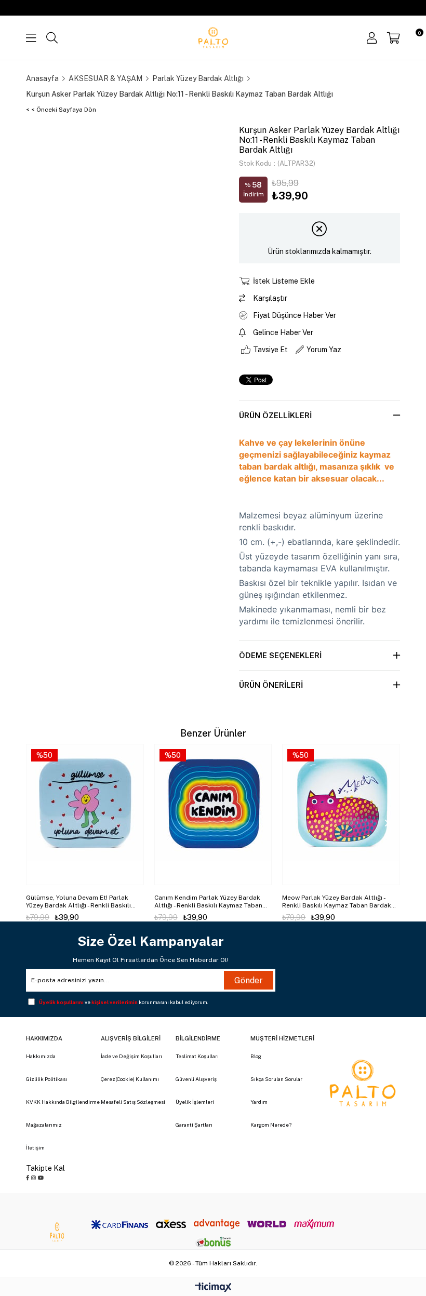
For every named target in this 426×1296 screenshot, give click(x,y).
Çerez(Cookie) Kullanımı (130, 1079)
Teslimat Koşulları (197, 1056)
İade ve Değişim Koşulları (131, 1056)
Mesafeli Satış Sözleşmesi (133, 1102)
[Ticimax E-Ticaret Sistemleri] (213, 1287)
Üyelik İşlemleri (195, 1102)
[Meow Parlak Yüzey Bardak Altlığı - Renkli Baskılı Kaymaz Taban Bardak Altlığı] (341, 814)
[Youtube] (41, 1177)
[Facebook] (27, 1177)
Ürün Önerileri (271, 684)
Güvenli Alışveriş (196, 1079)
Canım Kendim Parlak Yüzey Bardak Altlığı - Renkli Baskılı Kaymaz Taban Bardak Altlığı (208, 902)
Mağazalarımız (44, 1124)
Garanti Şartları (194, 1124)
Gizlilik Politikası (46, 1079)
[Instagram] (33, 1177)
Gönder (248, 980)
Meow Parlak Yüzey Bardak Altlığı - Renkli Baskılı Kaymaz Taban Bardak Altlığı (336, 902)
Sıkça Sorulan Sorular (276, 1079)
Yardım (259, 1102)
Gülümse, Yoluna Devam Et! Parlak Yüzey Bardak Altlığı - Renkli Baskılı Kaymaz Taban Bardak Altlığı (78, 902)
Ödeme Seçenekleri (280, 655)
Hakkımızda (41, 1056)
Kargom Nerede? (270, 1124)
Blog (255, 1056)
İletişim (35, 1147)
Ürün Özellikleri (275, 415)
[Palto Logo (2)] (362, 1083)
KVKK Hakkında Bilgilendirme (63, 1102)
